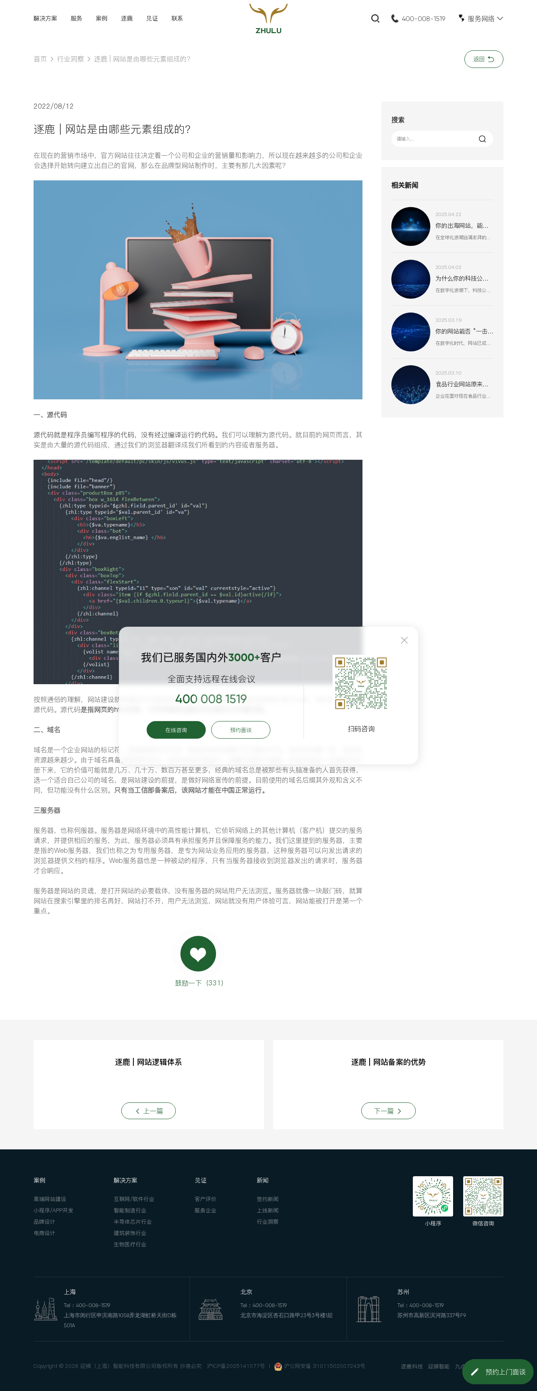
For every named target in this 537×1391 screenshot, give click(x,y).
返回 (480, 59)
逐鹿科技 (412, 1366)
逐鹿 (127, 18)
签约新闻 (268, 1199)
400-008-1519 (424, 19)
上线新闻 (268, 1210)
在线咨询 (176, 730)
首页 (40, 58)
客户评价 (205, 1199)
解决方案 (45, 18)
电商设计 (44, 1233)
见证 (152, 18)
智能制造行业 (130, 1210)
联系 (177, 18)
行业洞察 (70, 58)
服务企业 (205, 1210)
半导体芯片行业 (133, 1221)
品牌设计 (44, 1221)
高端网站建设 (50, 1199)
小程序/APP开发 (53, 1210)
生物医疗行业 (130, 1244)
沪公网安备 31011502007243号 (324, 1366)
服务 (76, 18)
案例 (101, 18)
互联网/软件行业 (134, 1199)
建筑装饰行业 (130, 1233)
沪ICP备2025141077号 (236, 1366)
